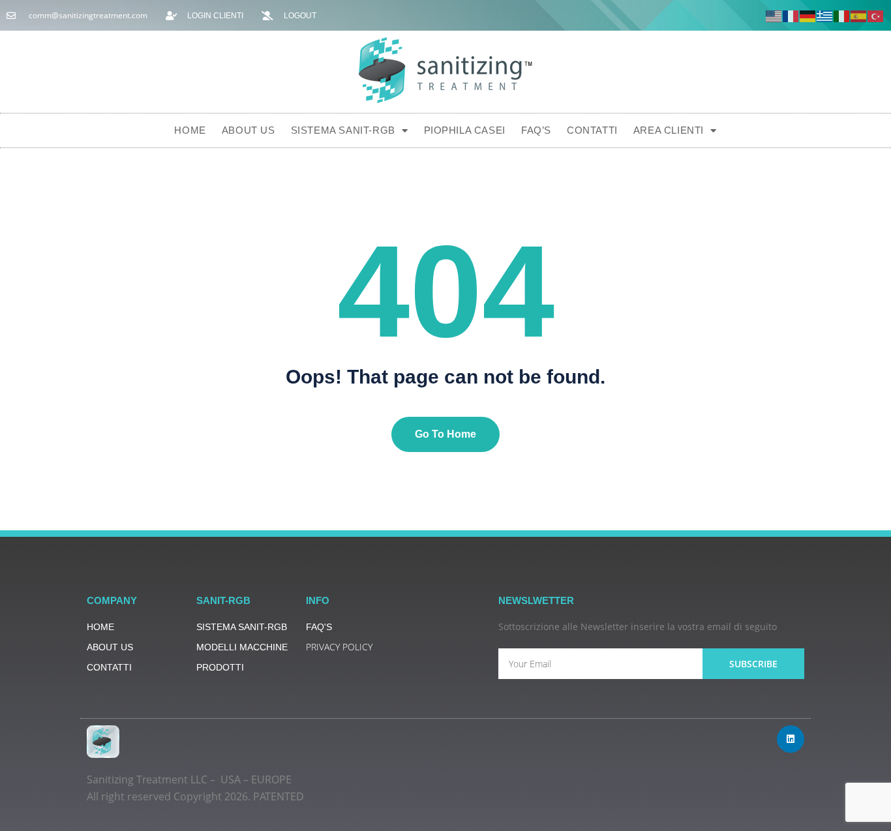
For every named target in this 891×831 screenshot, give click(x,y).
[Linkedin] (790, 739)
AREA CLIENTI (668, 130)
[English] (774, 15)
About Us (248, 130)
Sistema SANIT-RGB (343, 130)
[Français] (791, 15)
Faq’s (536, 130)
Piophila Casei (465, 130)
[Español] (859, 15)
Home (189, 130)
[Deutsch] (808, 15)
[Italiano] (842, 15)
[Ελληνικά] (825, 15)
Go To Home (445, 434)
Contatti (592, 130)
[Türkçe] (876, 15)
